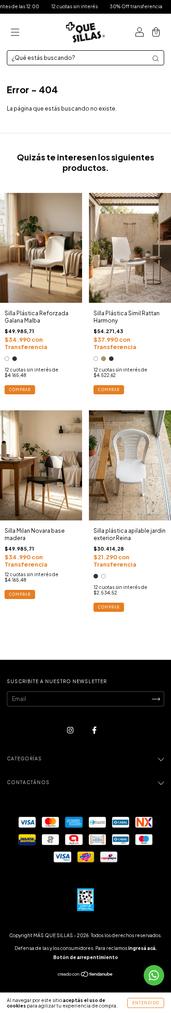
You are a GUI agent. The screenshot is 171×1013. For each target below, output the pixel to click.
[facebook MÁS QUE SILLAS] (94, 730)
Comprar (20, 389)
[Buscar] (155, 58)
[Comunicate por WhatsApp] (154, 975)
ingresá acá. (142, 948)
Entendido (145, 1003)
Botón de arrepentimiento (85, 957)
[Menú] (15, 33)
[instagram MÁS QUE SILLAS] (70, 730)
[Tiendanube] (85, 975)
